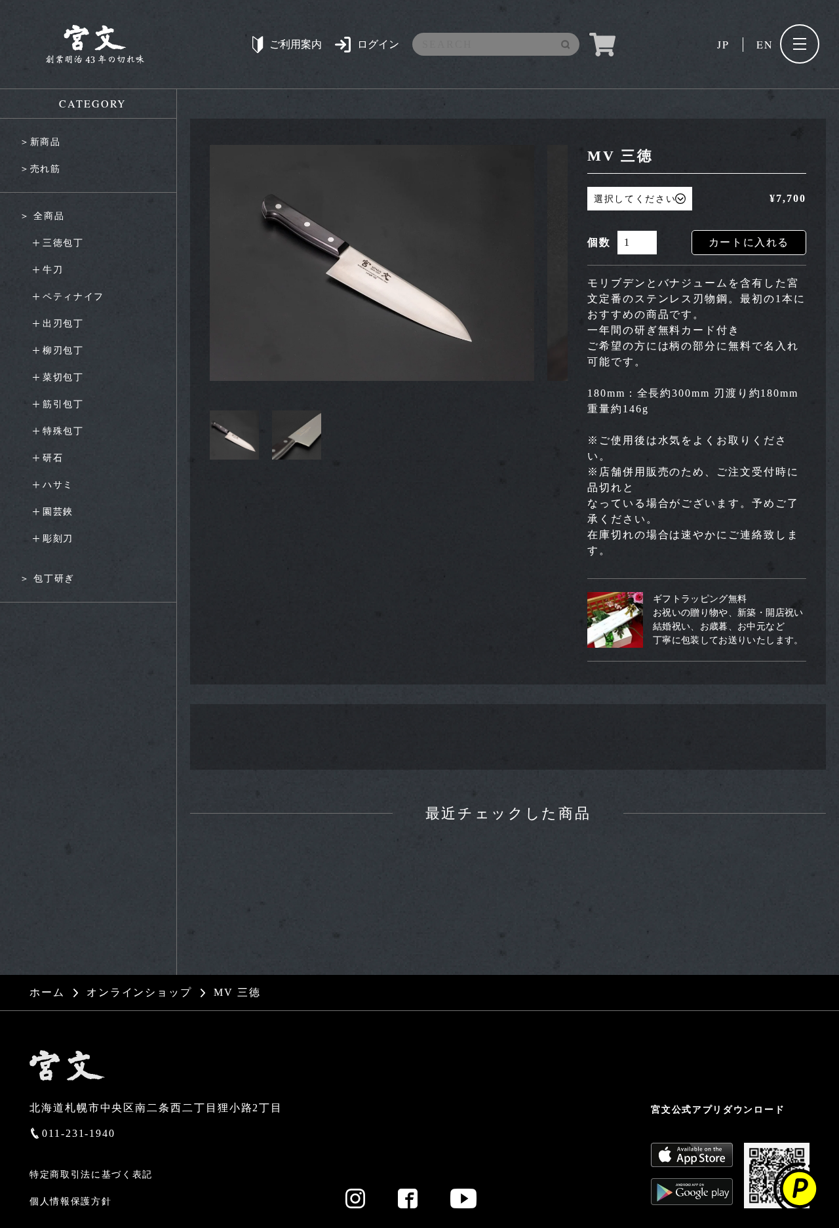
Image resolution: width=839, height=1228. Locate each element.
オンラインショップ (139, 992)
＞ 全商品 (42, 216)
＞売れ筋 (40, 169)
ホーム (47, 992)
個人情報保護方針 (70, 1201)
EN (764, 44)
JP (723, 44)
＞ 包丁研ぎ (47, 579)
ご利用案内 (295, 44)
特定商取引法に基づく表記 (91, 1174)
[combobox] (491, 44)
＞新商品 (40, 142)
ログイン (378, 44)
